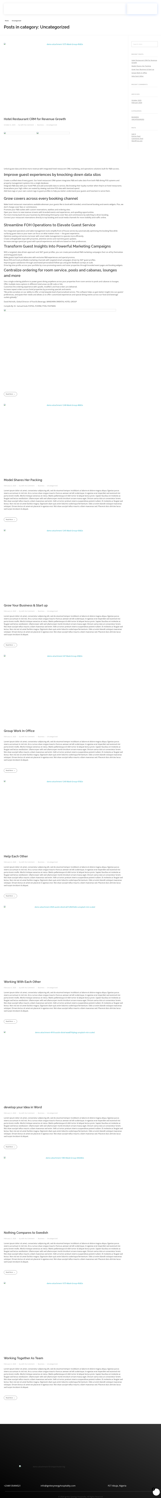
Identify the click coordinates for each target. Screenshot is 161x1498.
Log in (134, 134)
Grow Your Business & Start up (26, 605)
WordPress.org (137, 141)
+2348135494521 (12, 1485)
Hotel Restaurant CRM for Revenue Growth (35, 119)
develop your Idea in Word (23, 1107)
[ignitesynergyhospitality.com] (20, 9)
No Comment (29, 125)
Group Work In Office (19, 731)
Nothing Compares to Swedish (26, 1232)
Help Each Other (16, 856)
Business (40, 125)
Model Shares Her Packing (23, 480)
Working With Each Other (22, 982)
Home (7, 21)
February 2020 (137, 103)
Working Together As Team (23, 1358)
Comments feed (137, 139)
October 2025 (136, 100)
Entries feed (136, 136)
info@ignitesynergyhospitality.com (58, 1485)
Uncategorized (51, 125)
